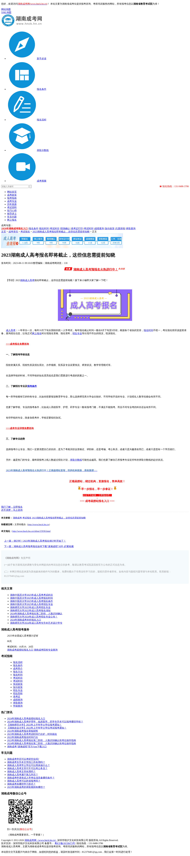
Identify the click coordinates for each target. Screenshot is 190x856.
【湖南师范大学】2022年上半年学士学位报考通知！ (34, 724)
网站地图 (6, 9)
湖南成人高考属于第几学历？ (22, 774)
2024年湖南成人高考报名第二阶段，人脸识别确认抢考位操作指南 (41, 743)
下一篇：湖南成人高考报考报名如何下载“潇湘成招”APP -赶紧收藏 (39, 546)
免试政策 (18, 684)
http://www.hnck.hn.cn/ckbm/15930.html (31, 531)
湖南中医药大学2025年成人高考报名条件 (31, 601)
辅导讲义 (12, 213)
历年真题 (12, 204)
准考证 (16, 696)
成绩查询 (99, 228)
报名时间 (44, 228)
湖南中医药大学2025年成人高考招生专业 (31, 604)
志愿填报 (120, 228)
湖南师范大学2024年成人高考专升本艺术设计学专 (36, 623)
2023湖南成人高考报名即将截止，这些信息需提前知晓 (61, 231)
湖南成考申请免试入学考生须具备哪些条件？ (31, 777)
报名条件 (33, 228)
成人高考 (10, 330)
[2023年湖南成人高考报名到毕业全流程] (62, 247)
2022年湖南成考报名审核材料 (22, 731)
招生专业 (77, 333)
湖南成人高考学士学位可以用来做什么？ (28, 765)
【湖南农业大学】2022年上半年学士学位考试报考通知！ (36, 728)
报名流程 (18, 662)
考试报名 (25, 231)
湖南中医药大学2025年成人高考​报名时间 (31, 598)
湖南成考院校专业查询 (46, 650)
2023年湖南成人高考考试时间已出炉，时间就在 (32, 734)
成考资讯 (13, 231)
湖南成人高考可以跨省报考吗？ (23, 781)
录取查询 (131, 228)
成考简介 (18, 668)
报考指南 (12, 198)
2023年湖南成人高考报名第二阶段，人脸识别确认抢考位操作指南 (41, 740)
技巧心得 (12, 210)
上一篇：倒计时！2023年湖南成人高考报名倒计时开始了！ (35, 541)
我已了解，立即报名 (12, 507)
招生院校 (18, 693)
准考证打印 (77, 228)
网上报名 (12, 220)
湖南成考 (17, 518)
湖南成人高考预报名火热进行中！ (95, 269)
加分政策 (109, 228)
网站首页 (12, 192)
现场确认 (65, 228)
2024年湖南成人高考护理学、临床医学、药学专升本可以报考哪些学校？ (45, 721)
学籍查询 (18, 706)
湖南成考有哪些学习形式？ (21, 784)
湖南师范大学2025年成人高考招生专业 (30, 607)
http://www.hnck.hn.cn (38, 524)
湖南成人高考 (27, 280)
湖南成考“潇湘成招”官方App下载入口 (27, 746)
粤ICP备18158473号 (65, 843)
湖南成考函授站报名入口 (20, 650)
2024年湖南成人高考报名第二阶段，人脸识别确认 (36, 613)
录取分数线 (76, 460)
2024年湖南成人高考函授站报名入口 (26, 718)
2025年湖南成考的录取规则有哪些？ (26, 787)
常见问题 (12, 216)
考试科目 (54, 228)
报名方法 (18, 671)
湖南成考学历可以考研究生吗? (23, 759)
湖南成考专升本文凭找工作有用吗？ (26, 762)
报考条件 (32, 386)
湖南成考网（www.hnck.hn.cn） (40, 840)
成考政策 (12, 195)
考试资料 (12, 207)
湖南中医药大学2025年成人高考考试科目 (31, 595)
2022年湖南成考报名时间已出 (22, 737)
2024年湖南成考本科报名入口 (25, 620)
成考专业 (12, 201)
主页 (3, 231)
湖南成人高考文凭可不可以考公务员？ (27, 768)
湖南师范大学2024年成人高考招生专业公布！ (34, 616)
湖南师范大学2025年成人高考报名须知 (30, 610)
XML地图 (6, 12)
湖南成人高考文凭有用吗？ (21, 771)
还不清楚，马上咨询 (12, 510)
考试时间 (88, 228)
